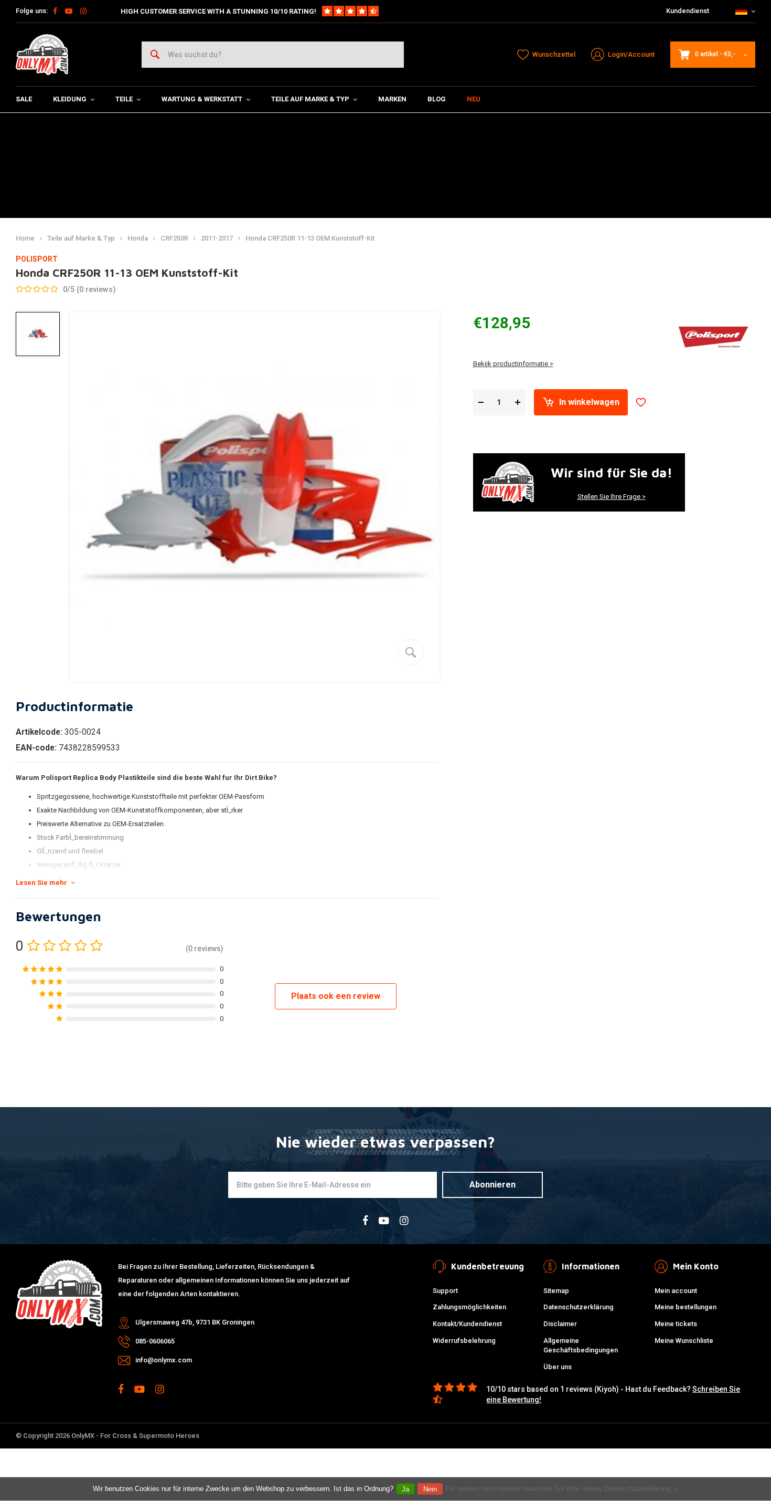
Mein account (676, 1291)
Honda (137, 238)
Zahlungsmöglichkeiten (469, 1307)
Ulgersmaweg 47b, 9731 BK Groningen (194, 1322)
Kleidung (70, 99)
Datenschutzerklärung (578, 1307)
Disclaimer (560, 1324)
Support (445, 1291)
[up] (518, 402)
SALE (24, 99)
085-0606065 (155, 1341)
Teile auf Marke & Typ (310, 99)
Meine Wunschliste (684, 1340)
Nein (430, 1489)
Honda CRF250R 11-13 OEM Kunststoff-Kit (309, 238)
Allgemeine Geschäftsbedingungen (580, 1345)
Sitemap (556, 1291)
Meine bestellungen (685, 1307)
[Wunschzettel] (641, 402)
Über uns (557, 1367)
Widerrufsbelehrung (464, 1340)
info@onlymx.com (163, 1360)
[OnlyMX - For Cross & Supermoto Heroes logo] (42, 54)
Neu (473, 99)
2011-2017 (217, 238)
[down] (481, 402)
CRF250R (174, 238)
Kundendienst (687, 11)
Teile (124, 99)
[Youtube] (68, 11)
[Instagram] (83, 11)
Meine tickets (676, 1324)
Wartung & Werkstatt (202, 99)
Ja (405, 1489)
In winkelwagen (589, 402)
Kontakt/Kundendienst (467, 1324)
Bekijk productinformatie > (513, 364)
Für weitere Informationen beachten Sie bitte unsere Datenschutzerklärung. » (561, 1489)
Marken (392, 99)
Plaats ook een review (335, 996)
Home (25, 238)
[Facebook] (55, 11)
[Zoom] (411, 652)
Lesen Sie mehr (41, 883)
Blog (436, 99)
